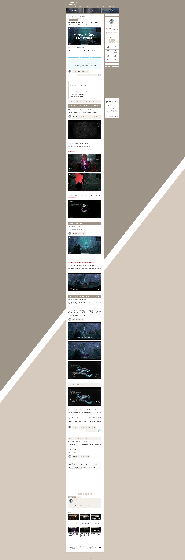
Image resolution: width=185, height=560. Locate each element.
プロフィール (112, 42)
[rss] (112, 40)
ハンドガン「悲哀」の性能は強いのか (77, 94)
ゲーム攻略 (96, 6)
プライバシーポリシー (92, 554)
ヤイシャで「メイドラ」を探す (77, 89)
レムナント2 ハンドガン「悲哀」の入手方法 (79, 85)
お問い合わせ (97, 554)
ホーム (87, 554)
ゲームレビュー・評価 (73, 6)
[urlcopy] (91, 494)
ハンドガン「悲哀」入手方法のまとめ (77, 96)
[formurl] (114, 40)
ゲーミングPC (81, 6)
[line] (86, 494)
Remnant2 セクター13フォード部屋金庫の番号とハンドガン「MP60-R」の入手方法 (96, 522)
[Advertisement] (84, 481)
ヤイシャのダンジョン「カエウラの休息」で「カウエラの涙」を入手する (84, 87)
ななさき (92, 557)
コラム (104, 6)
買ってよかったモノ (112, 6)
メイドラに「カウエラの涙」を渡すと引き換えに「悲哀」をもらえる (83, 91)
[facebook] (81, 494)
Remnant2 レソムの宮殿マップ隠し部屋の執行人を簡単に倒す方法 (73, 534)
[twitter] (79, 494)
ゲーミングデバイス (88, 6)
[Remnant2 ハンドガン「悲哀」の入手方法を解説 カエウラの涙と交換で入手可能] (84, 494)
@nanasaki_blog (80, 47)
